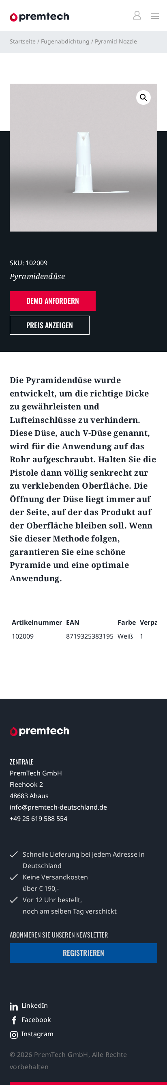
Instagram (37, 1033)
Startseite (23, 41)
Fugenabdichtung (65, 41)
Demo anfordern (52, 300)
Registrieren (84, 952)
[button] (143, 97)
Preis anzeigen (49, 325)
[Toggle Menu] (152, 15)
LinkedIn (34, 1005)
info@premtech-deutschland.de (58, 807)
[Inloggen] (138, 15)
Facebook (36, 1019)
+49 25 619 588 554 (38, 818)
